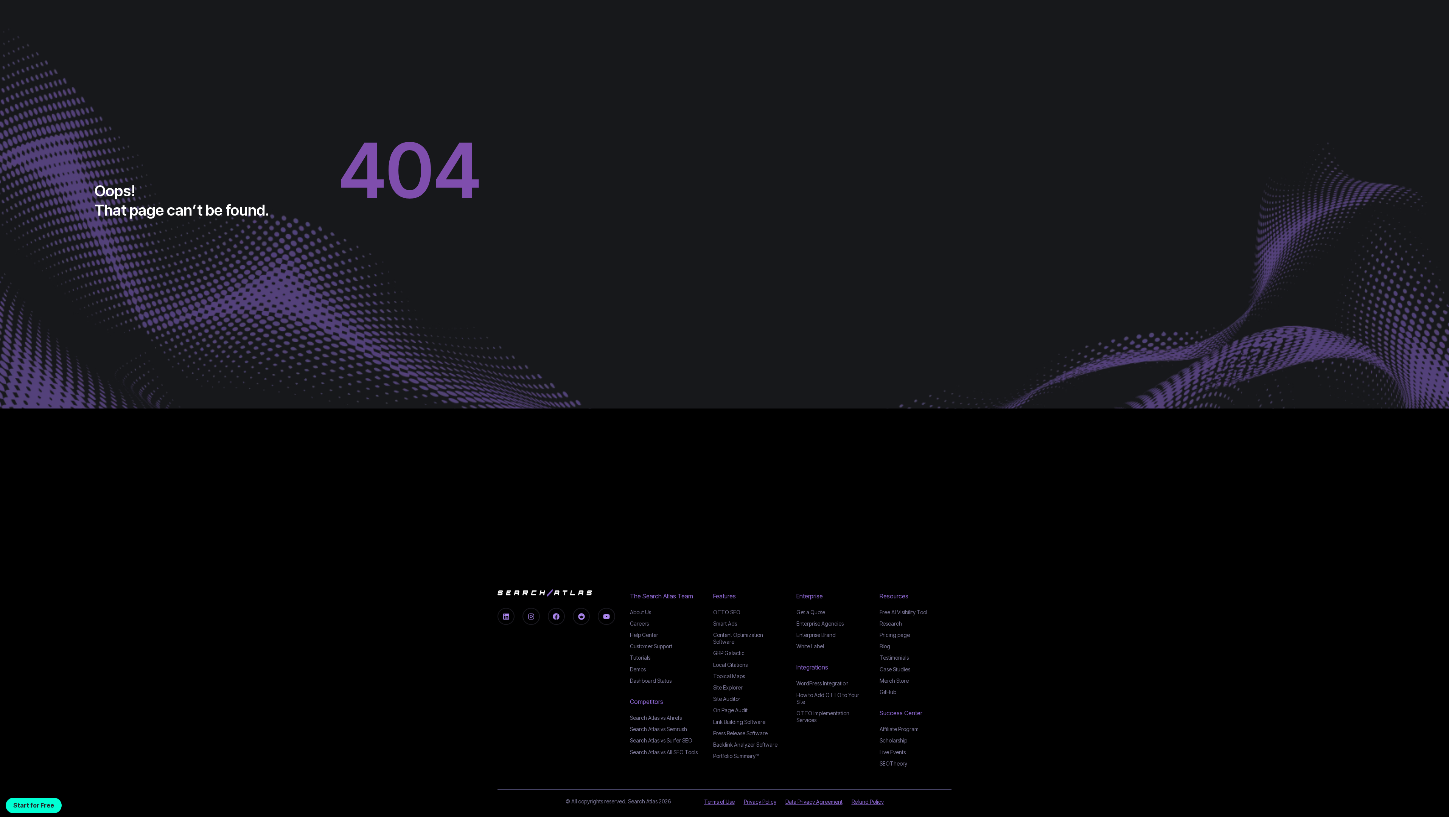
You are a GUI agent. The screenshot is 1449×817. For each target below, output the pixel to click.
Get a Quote (810, 612)
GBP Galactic (729, 653)
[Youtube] (606, 616)
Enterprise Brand (816, 635)
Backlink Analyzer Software (745, 744)
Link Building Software (739, 722)
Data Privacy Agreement (814, 801)
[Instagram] (530, 616)
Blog (885, 646)
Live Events (893, 752)
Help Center (644, 635)
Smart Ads (725, 623)
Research (891, 623)
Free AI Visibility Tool (903, 612)
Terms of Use (719, 801)
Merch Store (894, 680)
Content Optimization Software (738, 638)
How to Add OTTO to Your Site (827, 698)
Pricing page (895, 635)
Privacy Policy (760, 801)
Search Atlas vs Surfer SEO (661, 740)
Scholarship (893, 740)
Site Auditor (726, 699)
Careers (639, 623)
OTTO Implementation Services (822, 716)
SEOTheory (893, 763)
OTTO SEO (726, 612)
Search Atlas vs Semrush (658, 729)
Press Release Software (740, 733)
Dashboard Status (651, 680)
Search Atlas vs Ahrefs (656, 717)
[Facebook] (556, 616)
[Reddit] (581, 616)
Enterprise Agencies (820, 623)
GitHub (888, 692)
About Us (640, 612)
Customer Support (651, 646)
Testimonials (894, 657)
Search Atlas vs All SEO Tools (664, 752)
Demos (638, 669)
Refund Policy (868, 801)
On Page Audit (730, 710)
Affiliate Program (899, 729)
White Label (810, 646)
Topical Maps (729, 676)
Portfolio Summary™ (736, 756)
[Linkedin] (506, 616)
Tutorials (640, 657)
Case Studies (895, 669)
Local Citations (730, 665)
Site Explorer (728, 687)
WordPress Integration (822, 683)
